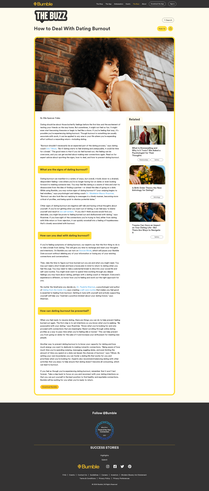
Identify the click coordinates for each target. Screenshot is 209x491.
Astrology (158, 197)
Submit (104, 460)
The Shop (99, 4)
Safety (158, 160)
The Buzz (136, 4)
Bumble (100, 484)
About (144, 4)
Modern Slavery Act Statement (134, 475)
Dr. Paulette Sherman (86, 286)
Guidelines (94, 475)
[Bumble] (43, 4)
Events (128, 4)
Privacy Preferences (121, 478)
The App (108, 4)
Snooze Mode (85, 250)
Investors (114, 475)
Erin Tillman (51, 148)
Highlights (104, 455)
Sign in (172, 4)
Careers (104, 475)
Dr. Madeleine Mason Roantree (100, 193)
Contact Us (82, 475)
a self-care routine (88, 289)
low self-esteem (67, 211)
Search (169, 20)
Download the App (157, 4)
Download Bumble (49, 387)
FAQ (64, 475)
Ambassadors (118, 4)
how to (163, 28)
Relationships (144, 160)
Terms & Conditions (88, 478)
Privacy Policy (104, 478)
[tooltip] (170, 28)
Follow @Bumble (104, 413)
